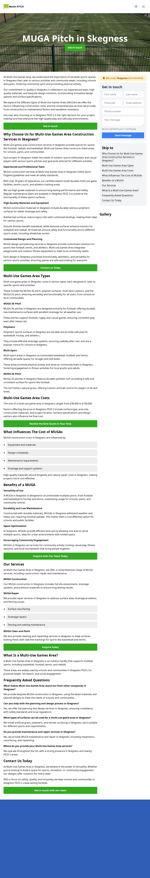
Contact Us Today (111, 200)
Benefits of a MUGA (113, 180)
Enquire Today (50, 647)
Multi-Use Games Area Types (118, 165)
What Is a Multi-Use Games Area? (120, 190)
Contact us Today (50, 267)
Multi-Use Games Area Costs (117, 170)
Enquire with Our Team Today (50, 556)
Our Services (109, 185)
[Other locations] (136, 7)
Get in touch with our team (50, 790)
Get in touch (75, 47)
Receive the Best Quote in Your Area (50, 423)
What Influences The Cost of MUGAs (122, 175)
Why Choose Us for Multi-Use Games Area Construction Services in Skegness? (122, 157)
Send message (123, 135)
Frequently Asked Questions (117, 195)
